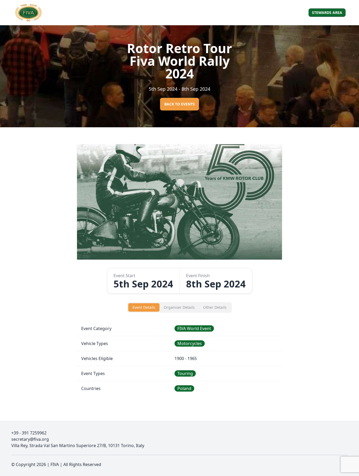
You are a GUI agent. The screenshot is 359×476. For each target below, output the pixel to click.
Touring (185, 373)
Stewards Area (327, 12)
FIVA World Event (194, 328)
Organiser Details (179, 307)
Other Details (215, 307)
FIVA (54, 464)
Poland (184, 388)
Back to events (179, 104)
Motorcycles (189, 343)
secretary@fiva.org (30, 439)
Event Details (143, 307)
